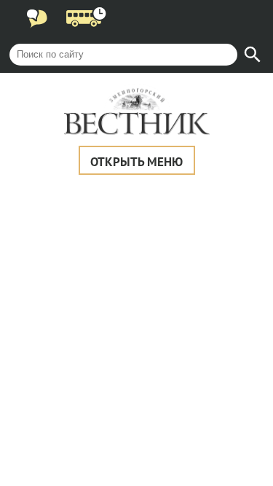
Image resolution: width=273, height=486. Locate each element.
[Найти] (253, 55)
